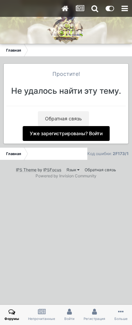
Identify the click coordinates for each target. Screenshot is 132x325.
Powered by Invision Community (66, 175)
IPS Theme (26, 169)
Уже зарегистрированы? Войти (66, 133)
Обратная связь (63, 118)
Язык (71, 169)
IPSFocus (52, 169)
